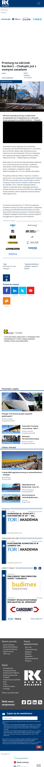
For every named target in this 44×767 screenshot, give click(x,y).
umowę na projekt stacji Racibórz (22, 207)
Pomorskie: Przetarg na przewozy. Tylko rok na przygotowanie (31, 428)
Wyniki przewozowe (10, 735)
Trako (5, 744)
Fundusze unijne (9, 746)
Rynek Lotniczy (8, 711)
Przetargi (6, 749)
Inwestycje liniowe (9, 731)
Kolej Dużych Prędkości (11, 733)
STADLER (6, 737)
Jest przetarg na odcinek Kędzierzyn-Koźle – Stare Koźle (30, 497)
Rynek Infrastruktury (10, 707)
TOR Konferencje (31, 710)
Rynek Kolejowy (8, 705)
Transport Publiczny (10, 709)
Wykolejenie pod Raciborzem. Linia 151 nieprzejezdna (30, 487)
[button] (35, 571)
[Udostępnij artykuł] (14, 292)
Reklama (28, 714)
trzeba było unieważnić (19, 212)
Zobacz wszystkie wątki (10, 753)
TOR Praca (6, 714)
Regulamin (29, 716)
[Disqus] (22, 358)
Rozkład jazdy (8, 728)
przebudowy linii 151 (17, 205)
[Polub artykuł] (6, 292)
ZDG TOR (28, 707)
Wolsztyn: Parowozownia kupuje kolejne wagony (31, 438)
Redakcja (28, 712)
